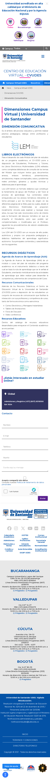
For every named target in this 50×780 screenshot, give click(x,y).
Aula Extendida (25, 549)
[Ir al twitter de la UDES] (21, 528)
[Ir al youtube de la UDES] (28, 528)
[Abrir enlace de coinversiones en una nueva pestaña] (31, 768)
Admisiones (9, 540)
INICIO (25, 734)
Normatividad (41, 546)
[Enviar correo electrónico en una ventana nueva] (25, 722)
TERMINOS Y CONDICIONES (25, 740)
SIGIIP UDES (25, 553)
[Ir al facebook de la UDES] (8, 528)
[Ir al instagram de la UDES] (15, 528)
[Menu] (42, 56)
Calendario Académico (9, 536)
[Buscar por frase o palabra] (46, 48)
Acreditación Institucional (41, 550)
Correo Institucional (41, 536)
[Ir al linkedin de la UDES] (42, 528)
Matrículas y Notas (9, 545)
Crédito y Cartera (9, 550)
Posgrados (33, 591)
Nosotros (35, 83)
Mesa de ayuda (11, 766)
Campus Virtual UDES (16, 83)
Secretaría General (41, 541)
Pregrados (20, 591)
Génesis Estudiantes (25, 545)
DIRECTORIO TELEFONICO (25, 746)
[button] (5, 775)
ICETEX (25, 535)
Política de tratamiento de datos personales (23, 483)
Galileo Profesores (25, 539)
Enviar (43, 498)
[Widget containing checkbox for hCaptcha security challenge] (20, 491)
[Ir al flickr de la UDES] (35, 528)
